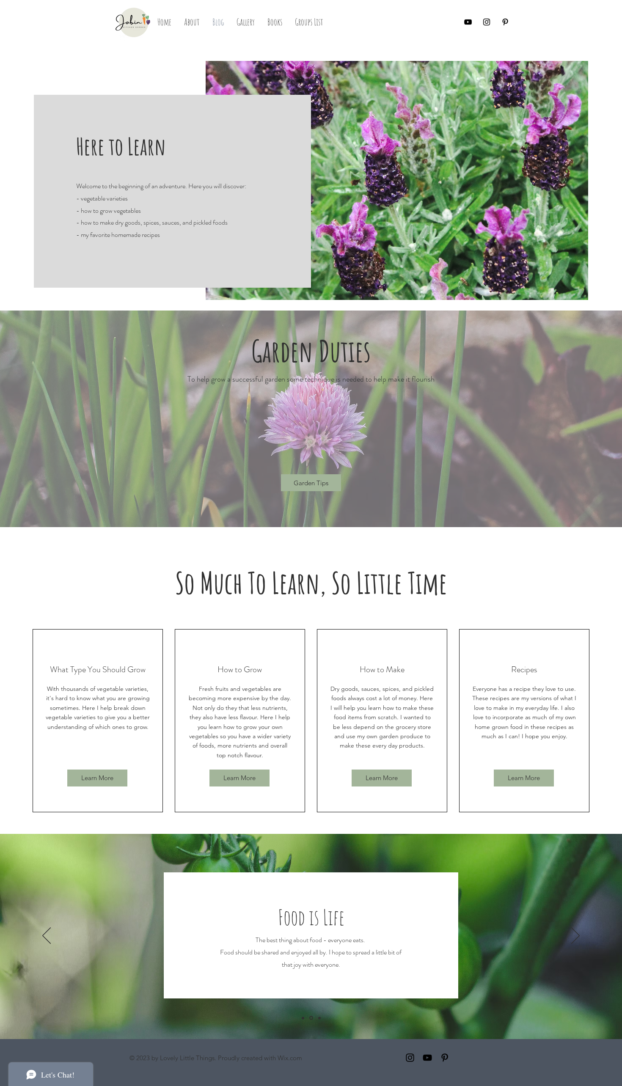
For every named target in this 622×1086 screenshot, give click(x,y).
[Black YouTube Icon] (468, 22)
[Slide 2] (311, 1018)
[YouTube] (427, 1057)
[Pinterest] (444, 1057)
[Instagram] (410, 1057)
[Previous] (46, 936)
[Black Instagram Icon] (486, 22)
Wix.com (290, 1058)
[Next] (575, 936)
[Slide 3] (319, 1018)
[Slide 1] (303, 1018)
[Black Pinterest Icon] (505, 22)
